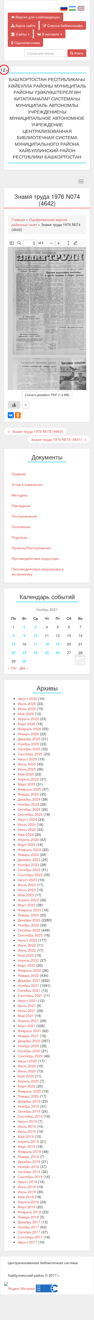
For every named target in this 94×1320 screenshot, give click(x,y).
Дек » (24, 667)
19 (58, 643)
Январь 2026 (28, 733)
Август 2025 (27, 758)
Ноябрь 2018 (28, 1166)
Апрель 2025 (28, 779)
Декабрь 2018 (29, 1161)
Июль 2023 (27, 884)
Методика (20, 494)
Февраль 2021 (29, 1030)
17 (36, 643)
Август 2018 (27, 1181)
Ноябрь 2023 (28, 864)
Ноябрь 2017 (28, 1226)
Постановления (24, 516)
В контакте (50, 33)
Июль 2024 (27, 824)
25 (47, 652)
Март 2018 (26, 1206)
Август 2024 (27, 819)
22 (14, 652)
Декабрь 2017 (29, 1221)
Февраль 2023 (29, 909)
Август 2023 (27, 879)
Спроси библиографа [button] (64, 25)
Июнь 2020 (27, 1070)
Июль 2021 (27, 1005)
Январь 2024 (28, 854)
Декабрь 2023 (29, 859)
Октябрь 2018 (29, 1171)
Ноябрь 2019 (28, 1106)
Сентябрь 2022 (30, 935)
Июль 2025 (27, 763)
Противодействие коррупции (35, 558)
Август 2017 (27, 1242)
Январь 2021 (28, 1035)
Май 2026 (26, 713)
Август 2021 (27, 1000)
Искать (78, 53)
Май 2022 (26, 955)
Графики (19, 473)
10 (36, 635)
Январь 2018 (28, 1216)
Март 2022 (26, 965)
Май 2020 (26, 1075)
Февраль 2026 (29, 728)
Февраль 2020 (29, 1091)
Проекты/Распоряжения (31, 547)
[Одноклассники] (18, 415)
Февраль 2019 (29, 1151)
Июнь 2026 (27, 708)
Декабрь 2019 (29, 1101)
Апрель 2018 (28, 1201)
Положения (21, 526)
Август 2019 (27, 1121)
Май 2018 (26, 1196)
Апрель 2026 (28, 718)
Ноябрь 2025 (28, 743)
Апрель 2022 (28, 960)
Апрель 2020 (28, 1080)
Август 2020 (27, 1060)
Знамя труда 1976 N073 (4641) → (58, 439)
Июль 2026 (27, 703)
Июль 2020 (27, 1065)
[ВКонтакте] (11, 415)
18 (47, 643)
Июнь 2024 (27, 829)
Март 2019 (26, 1146)
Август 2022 (27, 940)
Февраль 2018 (29, 1211)
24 (36, 652)
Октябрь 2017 (29, 1231)
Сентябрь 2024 (30, 814)
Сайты (21, 33)
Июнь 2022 (27, 950)
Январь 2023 (28, 914)
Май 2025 (26, 774)
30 (24, 661)
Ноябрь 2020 (28, 1045)
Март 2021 (26, 1025)
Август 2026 (27, 698)
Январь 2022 (28, 975)
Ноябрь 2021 (28, 985)
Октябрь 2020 (29, 1050)
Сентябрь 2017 (30, 1236)
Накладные (21, 505)
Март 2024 (26, 844)
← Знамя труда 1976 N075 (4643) (35, 431)
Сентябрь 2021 (30, 995)
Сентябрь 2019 (30, 1116)
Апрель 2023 (28, 899)
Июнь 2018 (27, 1191)
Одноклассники (27, 42)
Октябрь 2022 (29, 930)
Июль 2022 (27, 945)
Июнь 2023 (27, 889)
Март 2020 (26, 1086)
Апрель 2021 (28, 1020)
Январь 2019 (28, 1156)
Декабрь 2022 (29, 919)
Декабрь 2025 (29, 738)
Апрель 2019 (28, 1141)
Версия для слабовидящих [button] (37, 16)
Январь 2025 (28, 794)
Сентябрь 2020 (30, 1055)
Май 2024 (26, 834)
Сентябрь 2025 (30, 753)
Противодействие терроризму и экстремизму (38, 571)
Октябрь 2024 (29, 809)
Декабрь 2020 (29, 1040)
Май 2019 (26, 1136)
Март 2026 (26, 723)
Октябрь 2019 (29, 1111)
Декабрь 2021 (29, 980)
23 (24, 652)
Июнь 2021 (27, 1010)
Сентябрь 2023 (30, 874)
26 (58, 652)
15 (14, 643)
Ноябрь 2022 (28, 924)
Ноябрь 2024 (28, 804)
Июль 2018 (27, 1186)
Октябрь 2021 (29, 990)
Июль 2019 (27, 1126)
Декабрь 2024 (29, 799)
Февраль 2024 (29, 849)
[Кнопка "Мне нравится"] (14, 405)
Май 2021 (26, 1015)
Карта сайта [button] (25, 25)
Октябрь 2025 (29, 748)
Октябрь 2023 (29, 869)
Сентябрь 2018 (30, 1176)
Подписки (19, 537)
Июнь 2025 (27, 768)
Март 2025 (26, 784)
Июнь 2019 (27, 1131)
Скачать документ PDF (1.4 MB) (47, 395)
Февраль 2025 (29, 789)
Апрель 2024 (28, 839)
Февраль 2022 (29, 970)
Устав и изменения (27, 484)
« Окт (12, 667)
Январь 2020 (28, 1096)
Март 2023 (26, 904)
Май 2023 (26, 894)
